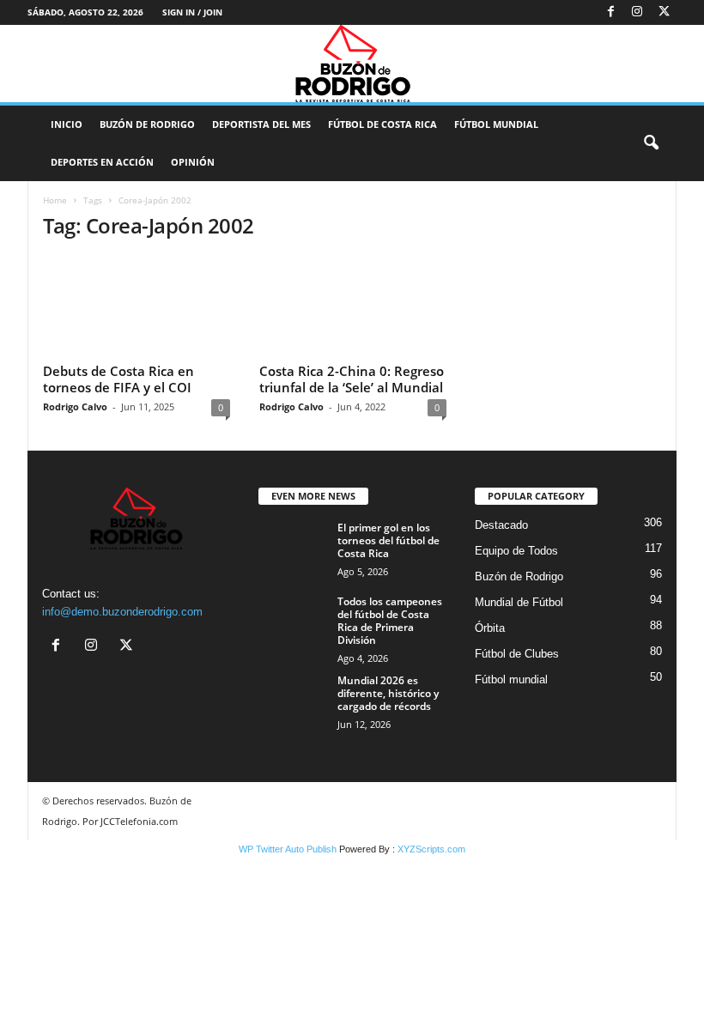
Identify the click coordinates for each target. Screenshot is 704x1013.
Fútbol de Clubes (517, 653)
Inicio (66, 124)
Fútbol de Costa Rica (382, 124)
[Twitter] (663, 12)
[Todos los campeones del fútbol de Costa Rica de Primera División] (292, 620)
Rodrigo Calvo (75, 406)
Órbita (490, 628)
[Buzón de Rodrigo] (352, 63)
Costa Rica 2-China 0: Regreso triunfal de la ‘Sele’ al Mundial (351, 379)
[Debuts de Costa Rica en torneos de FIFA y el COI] (136, 306)
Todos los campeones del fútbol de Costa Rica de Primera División (389, 620)
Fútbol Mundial (496, 124)
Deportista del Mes (261, 124)
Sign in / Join (192, 12)
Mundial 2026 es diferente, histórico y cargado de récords (388, 693)
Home (55, 200)
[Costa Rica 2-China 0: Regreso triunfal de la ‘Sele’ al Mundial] (352, 306)
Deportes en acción (102, 161)
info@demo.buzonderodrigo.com (122, 611)
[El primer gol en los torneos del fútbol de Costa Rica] (292, 547)
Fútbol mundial (511, 679)
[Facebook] (610, 12)
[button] (651, 143)
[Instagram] (637, 12)
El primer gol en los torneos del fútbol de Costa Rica (388, 540)
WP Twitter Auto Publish (288, 849)
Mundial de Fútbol (519, 602)
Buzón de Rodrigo (147, 124)
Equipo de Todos (516, 550)
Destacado (501, 525)
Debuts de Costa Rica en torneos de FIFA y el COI (118, 379)
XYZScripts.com (431, 849)
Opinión (193, 161)
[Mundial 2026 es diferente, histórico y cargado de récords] (292, 699)
